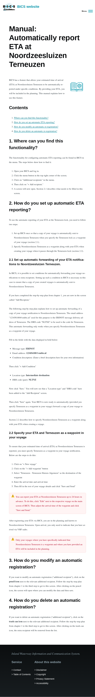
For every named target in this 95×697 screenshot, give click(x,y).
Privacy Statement (45, 679)
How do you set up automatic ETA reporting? (34, 122)
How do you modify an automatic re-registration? (36, 126)
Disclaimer (41, 670)
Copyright (41, 674)
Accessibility (42, 683)
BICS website (28, 7)
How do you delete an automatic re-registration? (35, 131)
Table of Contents (22, 674)
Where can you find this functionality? (31, 117)
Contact (17, 670)
